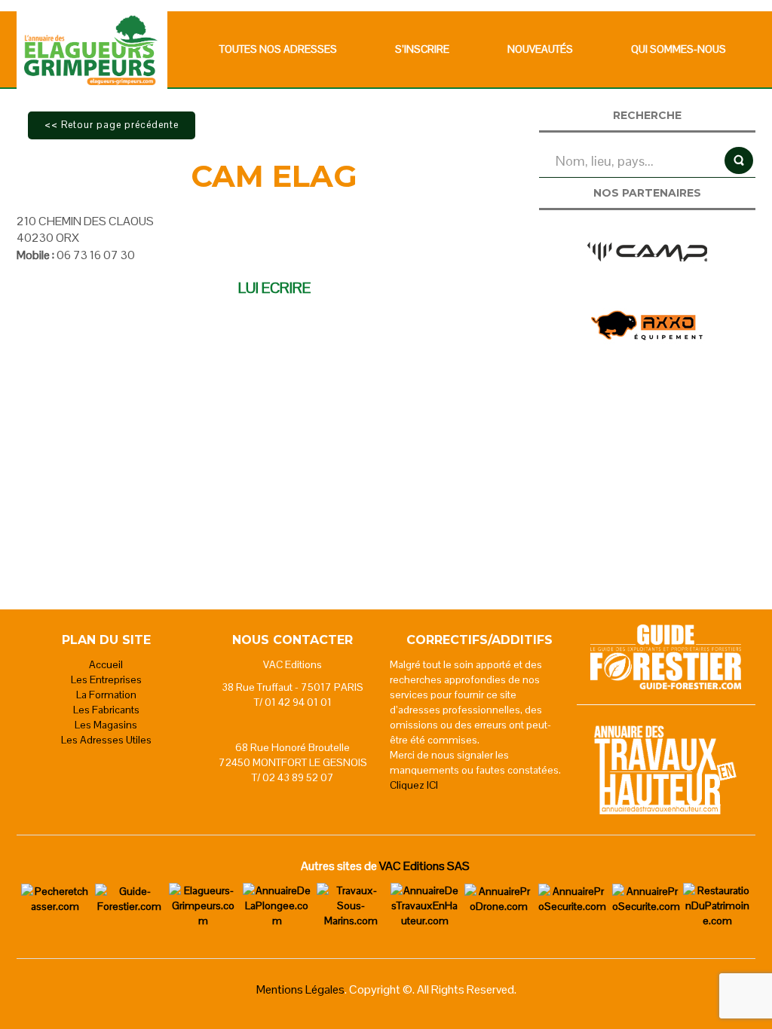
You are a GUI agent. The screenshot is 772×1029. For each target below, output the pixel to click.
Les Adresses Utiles (106, 740)
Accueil (106, 664)
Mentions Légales (300, 989)
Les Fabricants (106, 709)
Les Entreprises (106, 679)
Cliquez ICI (414, 785)
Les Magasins (106, 724)
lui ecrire (274, 288)
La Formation (106, 694)
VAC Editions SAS (424, 866)
